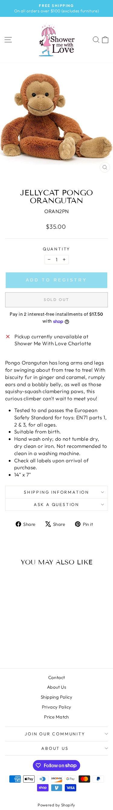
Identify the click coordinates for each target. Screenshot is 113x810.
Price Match (56, 717)
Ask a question (56, 504)
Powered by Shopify (56, 804)
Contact (56, 677)
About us (54, 748)
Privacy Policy (56, 707)
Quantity (56, 249)
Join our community (55, 734)
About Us (56, 687)
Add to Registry (56, 280)
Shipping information (56, 492)
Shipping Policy (56, 697)
